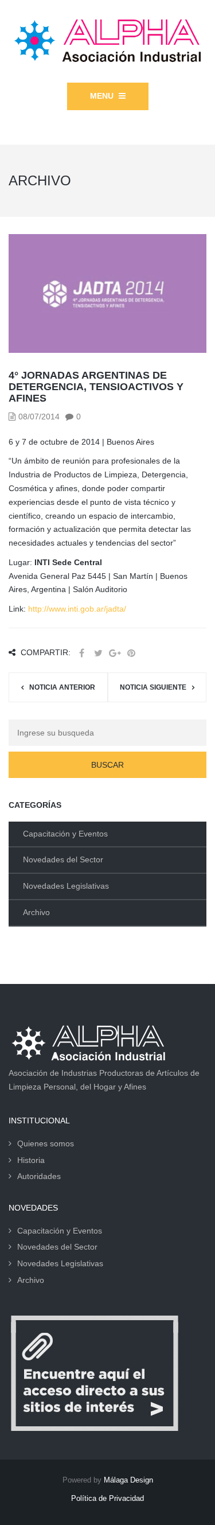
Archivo (36, 912)
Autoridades (39, 1176)
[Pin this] (131, 653)
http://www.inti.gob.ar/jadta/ (77, 608)
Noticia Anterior (62, 687)
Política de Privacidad (107, 1498)
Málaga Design (128, 1480)
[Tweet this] (98, 653)
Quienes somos (45, 1143)
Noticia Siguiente (153, 687)
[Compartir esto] (81, 653)
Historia (31, 1160)
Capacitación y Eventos (65, 833)
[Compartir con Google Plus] (114, 653)
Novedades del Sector (63, 859)
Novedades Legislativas (66, 885)
